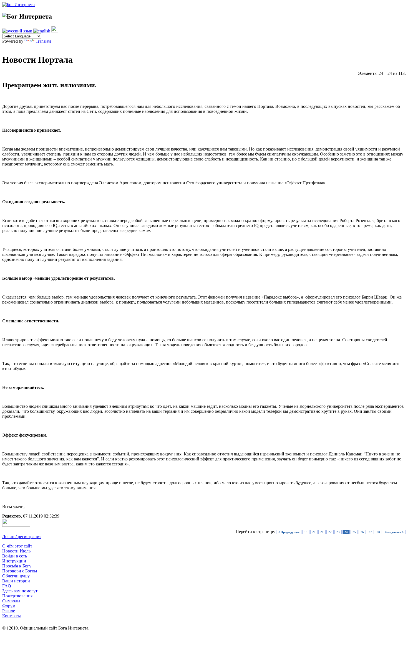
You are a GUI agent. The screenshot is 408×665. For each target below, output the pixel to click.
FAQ (6, 586)
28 (378, 532)
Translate (43, 41)
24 (346, 532)
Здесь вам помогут (19, 590)
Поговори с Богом (19, 571)
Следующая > (394, 532)
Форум (8, 605)
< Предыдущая (288, 532)
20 (314, 532)
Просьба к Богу (16, 566)
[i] (54, 31)
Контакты (11, 615)
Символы (11, 600)
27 (370, 532)
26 (362, 532)
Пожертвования (17, 595)
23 (338, 532)
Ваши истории (16, 581)
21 (322, 532)
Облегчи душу (16, 576)
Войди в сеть (14, 556)
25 (354, 532)
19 (306, 532)
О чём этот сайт (17, 546)
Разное (8, 610)
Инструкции (14, 561)
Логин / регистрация (21, 536)
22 (330, 532)
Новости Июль (16, 551)
